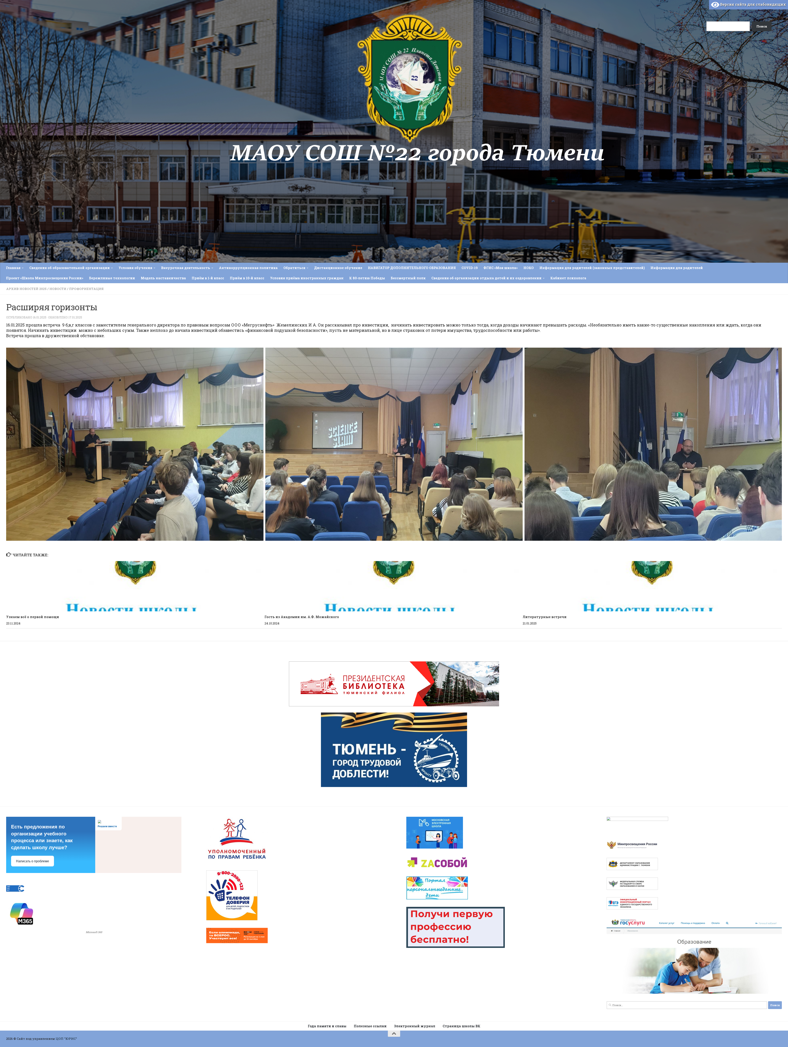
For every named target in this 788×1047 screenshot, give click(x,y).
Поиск (701, 9)
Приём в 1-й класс (208, 278)
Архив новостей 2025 (26, 289)
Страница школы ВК (461, 1026)
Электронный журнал (414, 1026)
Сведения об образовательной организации (69, 268)
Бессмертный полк (408, 278)
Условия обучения (135, 268)
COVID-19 (470, 268)
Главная (13, 268)
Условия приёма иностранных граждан (307, 278)
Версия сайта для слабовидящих (752, 4)
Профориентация (86, 289)
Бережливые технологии (112, 278)
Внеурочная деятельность (185, 268)
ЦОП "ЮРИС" (66, 1039)
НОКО (528, 268)
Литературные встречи (545, 617)
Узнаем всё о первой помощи (32, 617)
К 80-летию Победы (367, 278)
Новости (57, 289)
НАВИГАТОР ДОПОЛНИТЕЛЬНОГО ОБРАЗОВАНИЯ (412, 268)
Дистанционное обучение (338, 268)
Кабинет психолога (568, 278)
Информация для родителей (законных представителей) (592, 268)
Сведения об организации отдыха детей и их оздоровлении (486, 278)
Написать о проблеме (32, 861)
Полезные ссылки (370, 1026)
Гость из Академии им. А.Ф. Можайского (302, 617)
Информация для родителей (677, 268)
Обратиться (294, 268)
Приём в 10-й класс (247, 278)
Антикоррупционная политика (248, 268)
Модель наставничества (163, 278)
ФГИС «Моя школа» (500, 268)
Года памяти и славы (327, 1026)
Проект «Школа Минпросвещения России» (44, 278)
